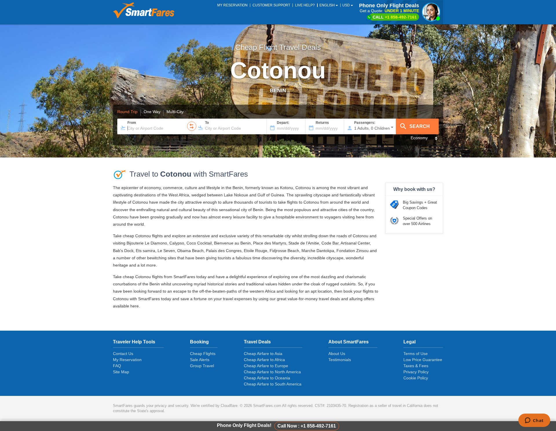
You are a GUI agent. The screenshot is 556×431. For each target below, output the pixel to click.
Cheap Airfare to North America (272, 372)
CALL (395, 17)
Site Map (121, 372)
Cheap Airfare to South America (272, 384)
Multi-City (175, 112)
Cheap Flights (202, 353)
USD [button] (346, 5)
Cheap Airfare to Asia (263, 353)
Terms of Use (415, 353)
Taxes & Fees (415, 365)
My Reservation (127, 359)
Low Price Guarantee (422, 359)
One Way (152, 112)
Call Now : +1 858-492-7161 (306, 425)
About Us (336, 353)
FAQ (117, 365)
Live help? (305, 5)
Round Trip (127, 112)
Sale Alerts (199, 359)
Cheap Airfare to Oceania (267, 378)
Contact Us (123, 353)
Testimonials (339, 359)
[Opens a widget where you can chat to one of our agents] (534, 421)
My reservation (232, 5)
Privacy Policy (416, 372)
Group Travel (202, 365)
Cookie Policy (415, 378)
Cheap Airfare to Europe (266, 365)
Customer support (271, 5)
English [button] (327, 5)
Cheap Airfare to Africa (264, 359)
